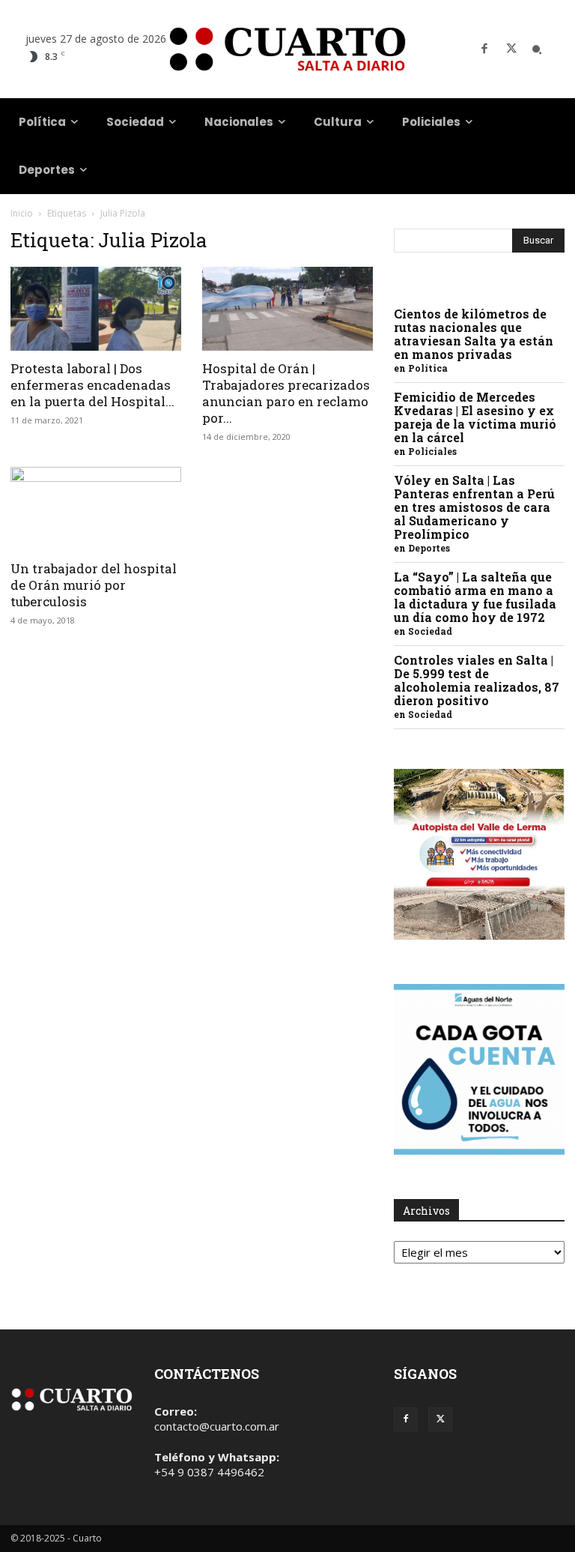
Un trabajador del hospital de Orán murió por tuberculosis (93, 585)
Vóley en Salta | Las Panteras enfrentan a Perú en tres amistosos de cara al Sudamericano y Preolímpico (474, 507)
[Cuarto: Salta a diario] (287, 49)
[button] (537, 49)
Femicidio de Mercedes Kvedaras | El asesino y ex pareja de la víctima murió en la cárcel (475, 417)
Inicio (21, 213)
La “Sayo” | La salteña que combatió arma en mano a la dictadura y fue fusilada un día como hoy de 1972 (475, 597)
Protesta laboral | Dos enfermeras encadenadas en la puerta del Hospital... (92, 385)
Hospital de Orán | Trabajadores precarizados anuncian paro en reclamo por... (286, 393)
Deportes (429, 548)
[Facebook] (484, 49)
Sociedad (430, 631)
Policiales (432, 451)
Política (428, 368)
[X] (511, 49)
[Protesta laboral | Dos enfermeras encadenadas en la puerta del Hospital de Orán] (95, 309)
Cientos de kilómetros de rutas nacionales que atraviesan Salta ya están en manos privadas (473, 334)
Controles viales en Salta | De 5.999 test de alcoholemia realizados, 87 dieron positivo (476, 680)
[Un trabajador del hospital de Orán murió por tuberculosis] (95, 509)
